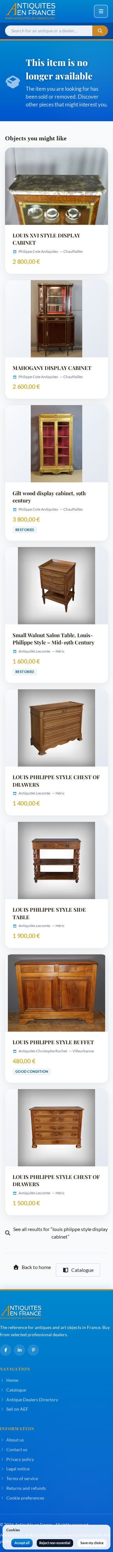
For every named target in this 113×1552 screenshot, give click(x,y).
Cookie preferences (25, 1497)
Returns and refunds (26, 1488)
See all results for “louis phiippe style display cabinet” (60, 1233)
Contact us (16, 1449)
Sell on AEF (17, 1409)
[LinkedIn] (19, 1350)
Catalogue (82, 1270)
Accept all (22, 1543)
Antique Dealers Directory (32, 1399)
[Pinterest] (33, 1350)
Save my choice (92, 1543)
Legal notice (18, 1468)
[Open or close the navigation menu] (101, 11)
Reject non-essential (54, 1543)
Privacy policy (20, 1459)
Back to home (36, 1267)
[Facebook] (5, 1350)
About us (15, 1439)
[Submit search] (100, 30)
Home (12, 1380)
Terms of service (22, 1478)
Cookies (13, 1530)
